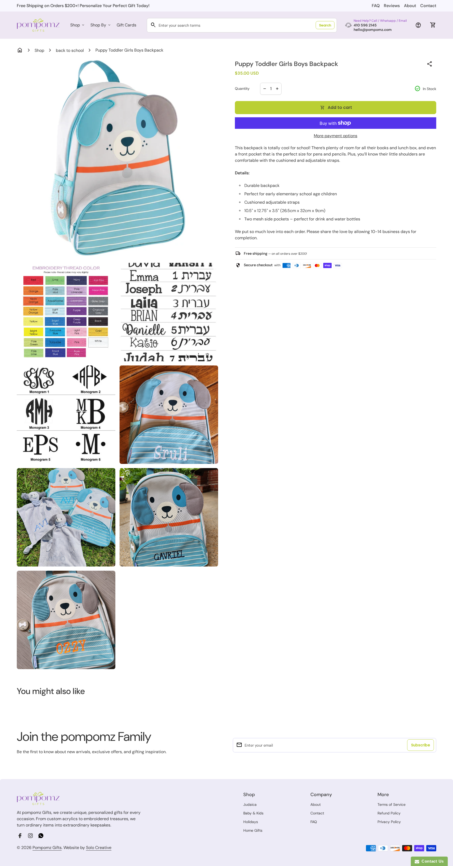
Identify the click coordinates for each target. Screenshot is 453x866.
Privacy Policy (389, 821)
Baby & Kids (253, 813)
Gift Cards (126, 25)
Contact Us (431, 861)
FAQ (376, 5)
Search (325, 25)
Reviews (392, 5)
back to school (70, 50)
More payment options (335, 135)
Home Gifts (252, 830)
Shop (77, 25)
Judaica (250, 804)
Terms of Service (392, 804)
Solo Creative (98, 848)
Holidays (250, 821)
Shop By (100, 25)
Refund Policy (389, 813)
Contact (428, 5)
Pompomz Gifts (47, 847)
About (410, 5)
